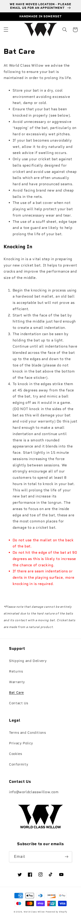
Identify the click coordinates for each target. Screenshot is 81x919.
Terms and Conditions (27, 733)
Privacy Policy (21, 743)
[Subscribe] (66, 856)
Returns (16, 671)
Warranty (17, 682)
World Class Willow (34, 912)
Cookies (15, 754)
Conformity (18, 764)
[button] (6, 30)
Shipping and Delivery (28, 661)
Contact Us (18, 703)
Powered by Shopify (56, 912)
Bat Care (16, 693)
